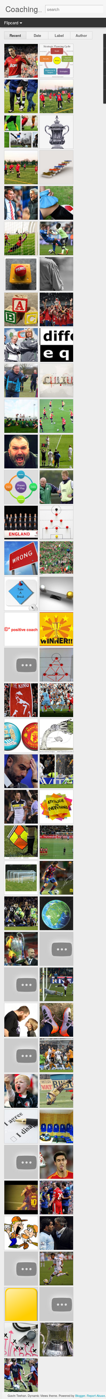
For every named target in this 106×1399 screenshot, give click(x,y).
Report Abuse (96, 1395)
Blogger (80, 1395)
